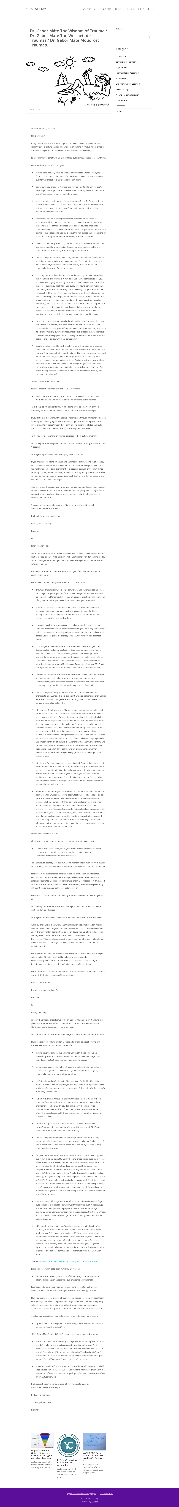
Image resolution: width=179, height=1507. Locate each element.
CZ (152, 9)
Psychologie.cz (73, 1261)
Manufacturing (122, 89)
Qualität (119, 111)
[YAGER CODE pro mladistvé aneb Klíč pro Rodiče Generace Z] (94, 1441)
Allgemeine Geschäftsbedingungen (81, 1493)
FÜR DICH (119, 9)
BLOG (131, 9)
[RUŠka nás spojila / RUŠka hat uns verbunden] (68, 1445)
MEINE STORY (105, 9)
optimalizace (121, 100)
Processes (120, 105)
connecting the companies (127, 62)
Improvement (122, 67)
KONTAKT (142, 9)
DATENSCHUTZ (106, 1493)
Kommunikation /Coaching (127, 73)
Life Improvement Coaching (128, 84)
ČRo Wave (86, 1261)
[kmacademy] (36, 9)
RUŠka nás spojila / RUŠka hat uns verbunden (67, 1463)
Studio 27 (96, 1261)
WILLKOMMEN (89, 9)
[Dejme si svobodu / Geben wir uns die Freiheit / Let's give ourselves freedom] (42, 1440)
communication (122, 56)
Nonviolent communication (127, 95)
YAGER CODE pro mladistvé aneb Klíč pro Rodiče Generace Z (94, 1456)
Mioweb (94, 1501)
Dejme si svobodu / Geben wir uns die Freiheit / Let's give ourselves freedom (41, 1454)
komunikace (121, 78)
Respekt (62, 1261)
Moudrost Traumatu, (48, 1261)
